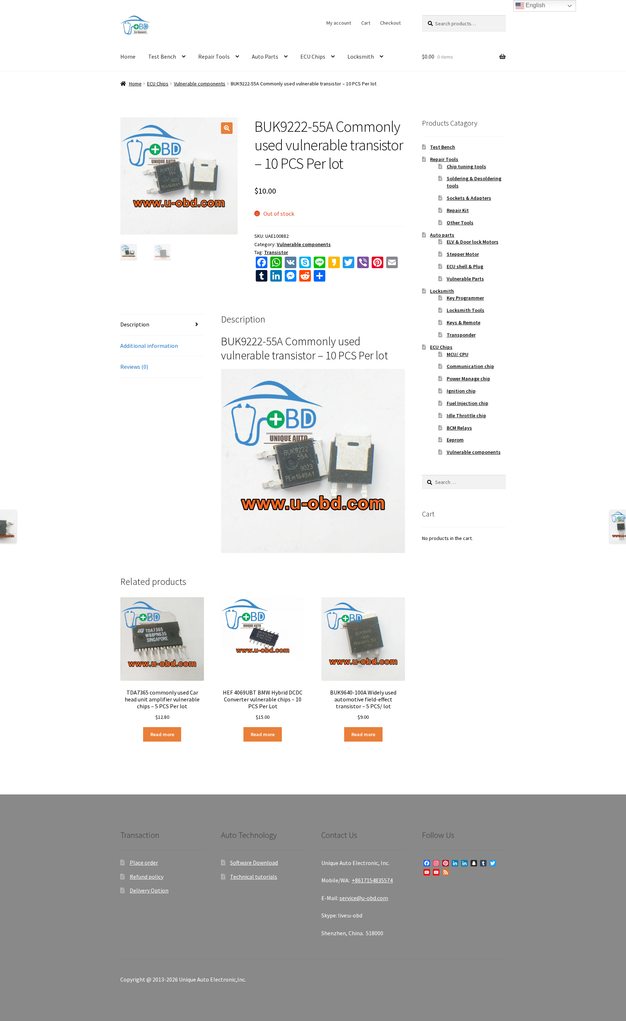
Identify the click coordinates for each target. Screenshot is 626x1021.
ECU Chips (312, 56)
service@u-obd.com (363, 898)
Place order (144, 862)
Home (127, 56)
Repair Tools (214, 56)
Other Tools (460, 222)
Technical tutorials (253, 876)
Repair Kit (458, 210)
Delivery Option (149, 890)
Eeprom (455, 439)
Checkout (390, 23)
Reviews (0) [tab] (134, 366)
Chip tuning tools (466, 166)
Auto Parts (265, 56)
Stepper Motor (463, 254)
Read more (162, 734)
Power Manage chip (468, 378)
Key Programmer (465, 298)
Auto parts (442, 235)
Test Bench (162, 56)
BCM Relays (459, 428)
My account (338, 23)
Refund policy (146, 876)
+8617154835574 (372, 880)
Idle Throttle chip (466, 415)
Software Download (254, 862)
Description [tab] (134, 324)
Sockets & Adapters (469, 198)
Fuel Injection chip (467, 403)
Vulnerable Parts (465, 278)
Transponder (461, 335)
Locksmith (360, 56)
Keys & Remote (463, 322)
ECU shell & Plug (465, 266)
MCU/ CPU (457, 354)
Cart (365, 23)
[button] (227, 128)
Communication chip (470, 366)
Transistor (276, 252)
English (534, 5)
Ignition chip (461, 391)
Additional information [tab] (149, 345)
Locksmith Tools (465, 310)
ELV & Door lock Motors (472, 242)
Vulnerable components (199, 83)
